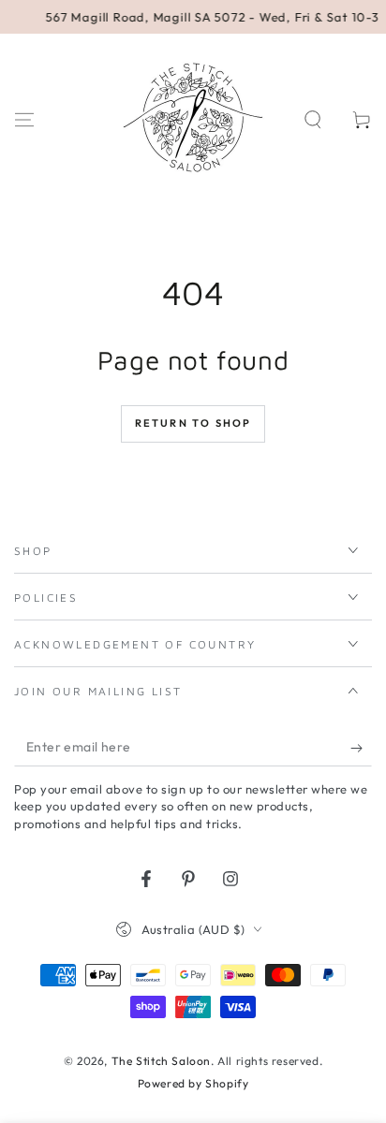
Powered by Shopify (193, 1083)
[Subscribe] (361, 747)
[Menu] (24, 120)
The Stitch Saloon (161, 1061)
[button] (313, 120)
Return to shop (193, 423)
